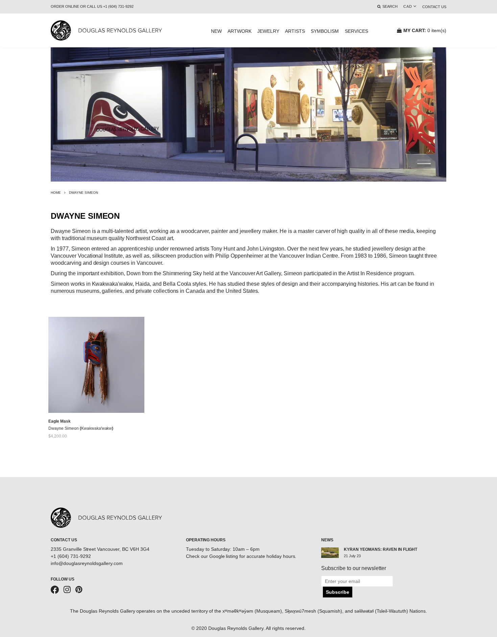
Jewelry (268, 31)
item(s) (424, 30)
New (216, 31)
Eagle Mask (59, 421)
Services (356, 31)
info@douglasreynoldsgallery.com (87, 563)
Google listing (223, 556)
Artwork (240, 31)
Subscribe (337, 592)
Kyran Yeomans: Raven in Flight (380, 549)
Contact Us (434, 7)
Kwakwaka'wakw (96, 428)
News (327, 540)
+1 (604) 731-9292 (71, 556)
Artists (295, 31)
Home (56, 192)
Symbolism (325, 31)
